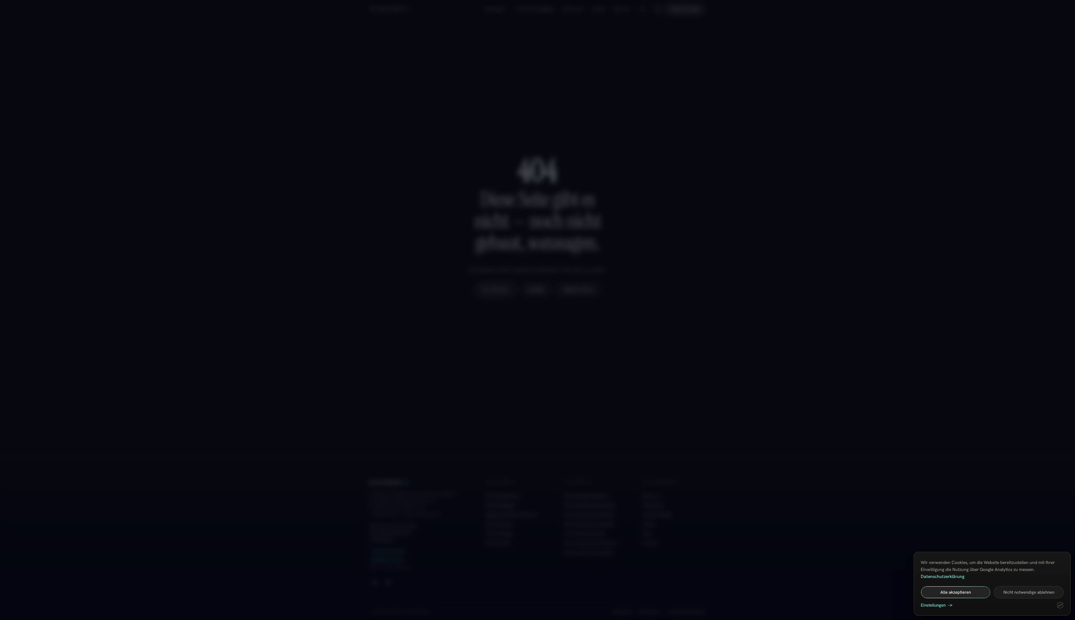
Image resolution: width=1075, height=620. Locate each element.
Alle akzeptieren (955, 592)
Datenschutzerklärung (942, 576)
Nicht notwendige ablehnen (1028, 592)
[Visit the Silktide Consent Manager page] (1060, 605)
